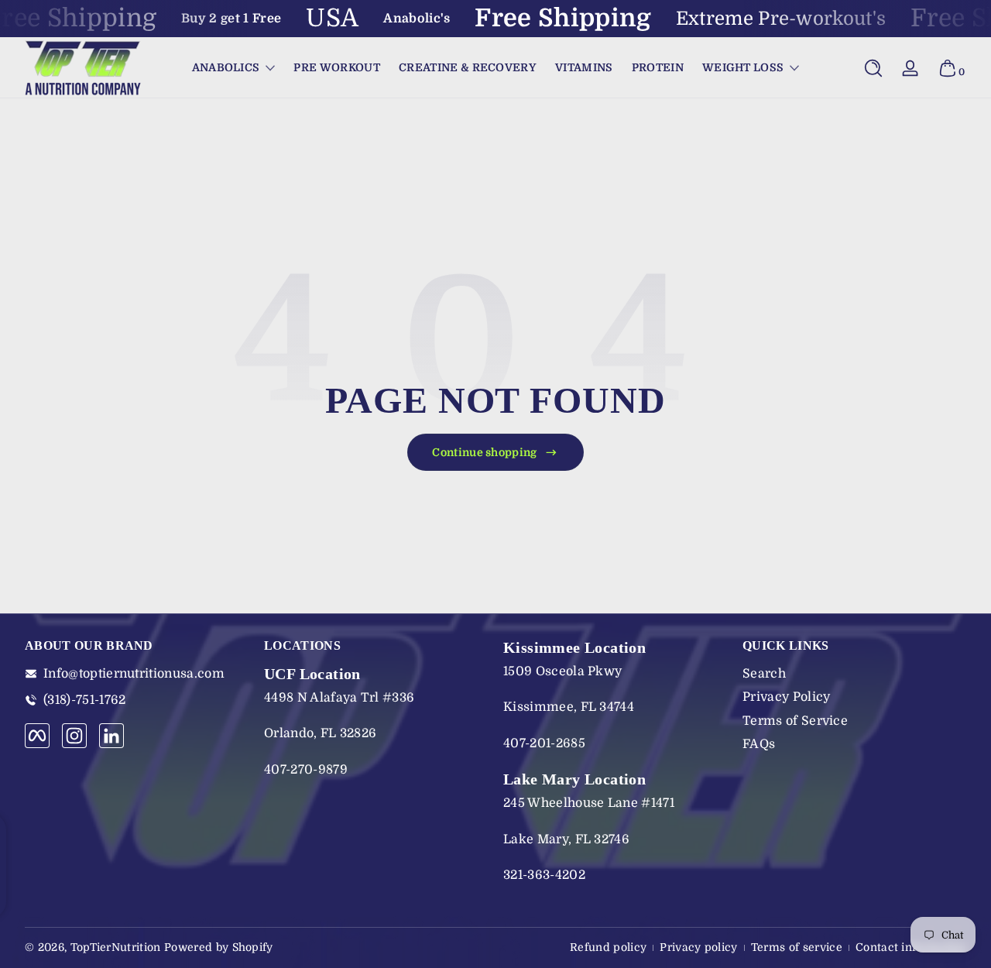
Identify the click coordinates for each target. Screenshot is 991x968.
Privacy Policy (786, 697)
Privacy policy (698, 947)
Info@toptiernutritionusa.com (134, 674)
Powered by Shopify (218, 947)
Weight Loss (743, 67)
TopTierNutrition (115, 947)
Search (764, 674)
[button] (873, 68)
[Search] (873, 68)
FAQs (758, 744)
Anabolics (226, 67)
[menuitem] (854, 673)
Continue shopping (484, 452)
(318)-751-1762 (84, 700)
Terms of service (796, 947)
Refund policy (608, 947)
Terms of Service (795, 721)
